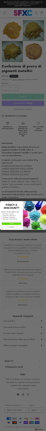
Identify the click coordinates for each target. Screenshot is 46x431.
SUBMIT (11, 223)
